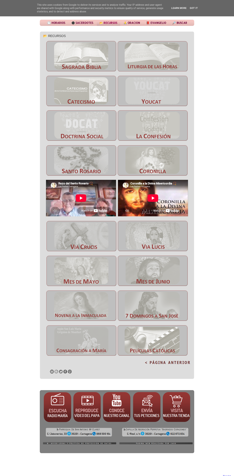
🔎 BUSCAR (179, 22)
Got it (194, 8)
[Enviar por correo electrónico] (52, 371)
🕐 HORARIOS (56, 22)
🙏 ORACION (132, 22)
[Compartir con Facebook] (65, 371)
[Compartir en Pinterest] (70, 371)
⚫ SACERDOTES (82, 22)
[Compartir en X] (61, 371)
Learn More (179, 8)
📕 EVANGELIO (156, 22)
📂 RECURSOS (108, 22)
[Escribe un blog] (56, 371)
